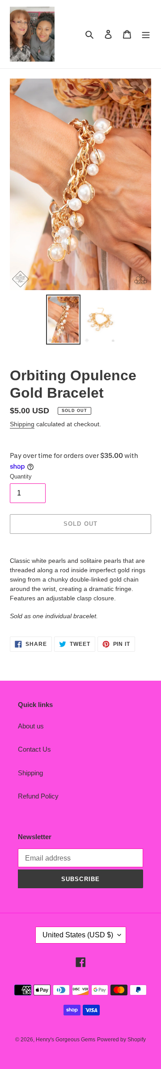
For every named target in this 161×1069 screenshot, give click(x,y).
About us (31, 726)
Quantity (21, 476)
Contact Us (34, 749)
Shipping (22, 424)
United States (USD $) (77, 935)
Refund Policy (38, 796)
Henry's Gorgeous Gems (65, 1039)
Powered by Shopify (121, 1039)
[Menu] (145, 34)
